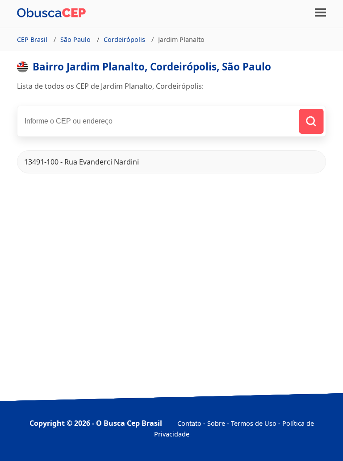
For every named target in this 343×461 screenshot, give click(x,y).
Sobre (216, 423)
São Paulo (75, 39)
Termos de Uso (253, 423)
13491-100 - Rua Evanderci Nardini (81, 162)
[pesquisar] (311, 121)
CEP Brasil (32, 39)
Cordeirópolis (124, 39)
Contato (189, 423)
